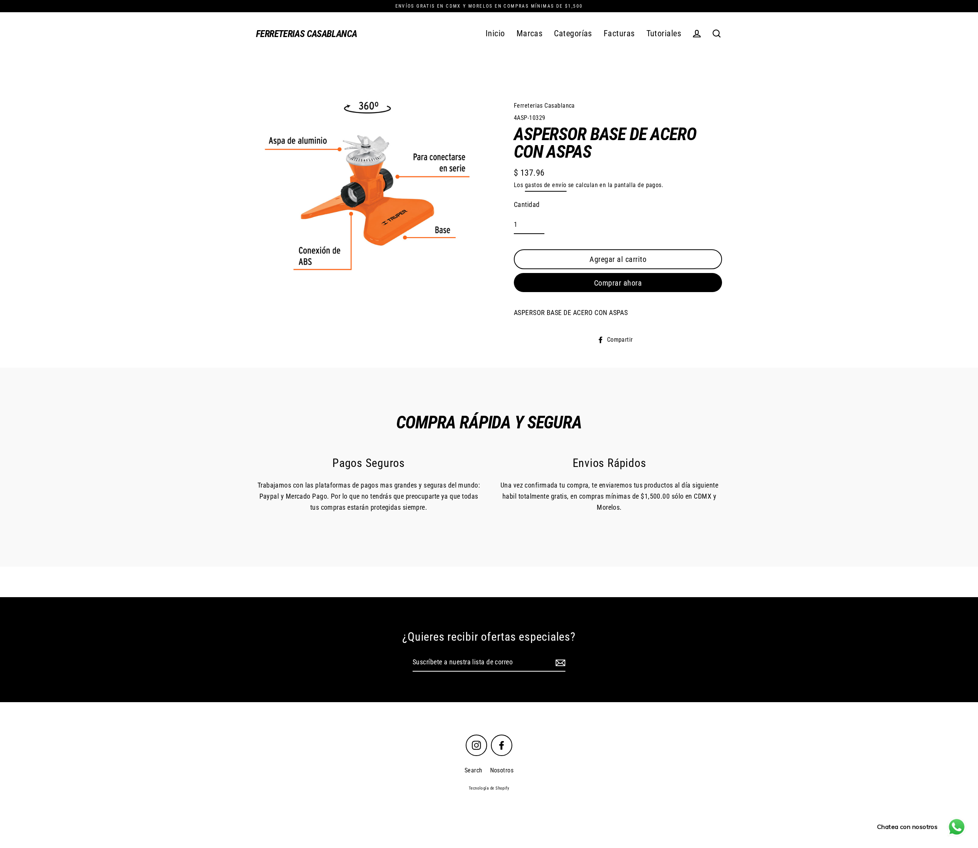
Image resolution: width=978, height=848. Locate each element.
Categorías (573, 33)
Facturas (619, 33)
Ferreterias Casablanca (306, 34)
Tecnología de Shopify (489, 788)
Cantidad (527, 204)
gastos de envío (546, 185)
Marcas (530, 33)
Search (474, 770)
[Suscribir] (559, 663)
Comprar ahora (618, 283)
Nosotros (502, 770)
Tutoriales (664, 33)
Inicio (495, 33)
